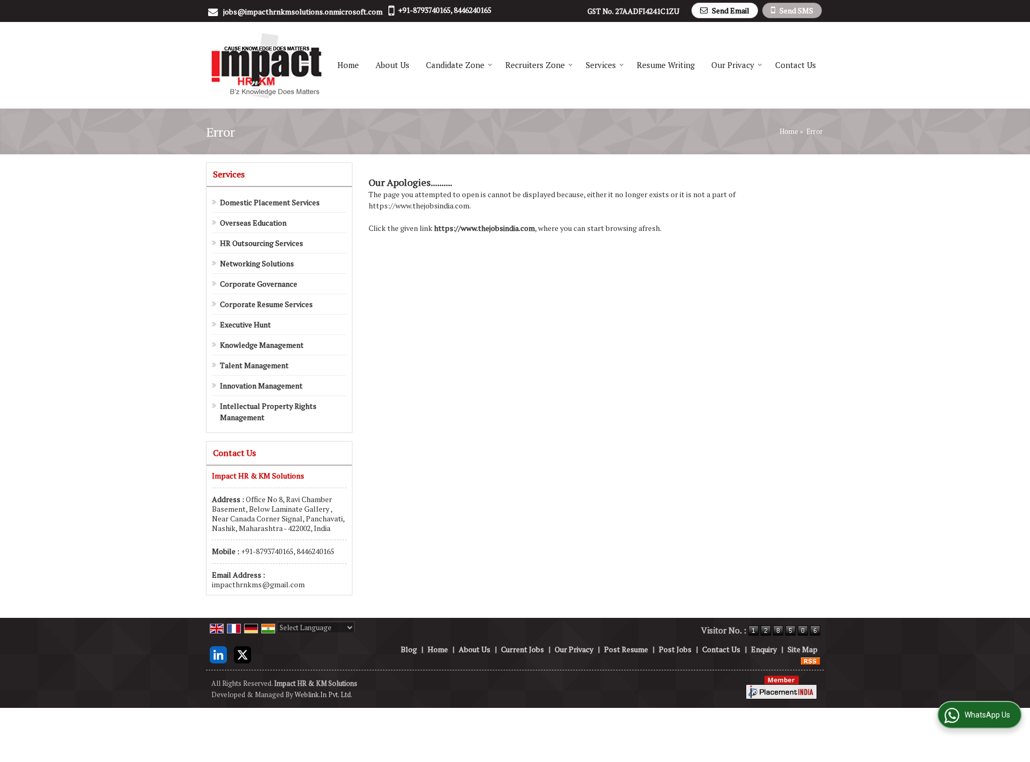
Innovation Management (261, 385)
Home (348, 64)
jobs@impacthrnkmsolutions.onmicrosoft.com (302, 11)
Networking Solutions (257, 263)
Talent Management (254, 365)
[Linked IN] (218, 653)
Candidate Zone (455, 64)
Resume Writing (666, 64)
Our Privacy (732, 64)
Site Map (803, 649)
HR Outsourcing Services (261, 243)
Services (601, 64)
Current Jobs (522, 649)
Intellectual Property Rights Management (268, 411)
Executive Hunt (245, 324)
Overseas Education (253, 223)
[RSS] (810, 660)
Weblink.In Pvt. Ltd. (323, 694)
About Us (392, 64)
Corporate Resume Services (266, 304)
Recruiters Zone (535, 64)
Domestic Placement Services (270, 202)
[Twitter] (242, 653)
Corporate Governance (258, 284)
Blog (409, 649)
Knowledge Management (262, 345)
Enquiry (764, 649)
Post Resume (626, 649)
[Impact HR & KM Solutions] (266, 65)
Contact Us (795, 64)
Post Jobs (675, 649)
